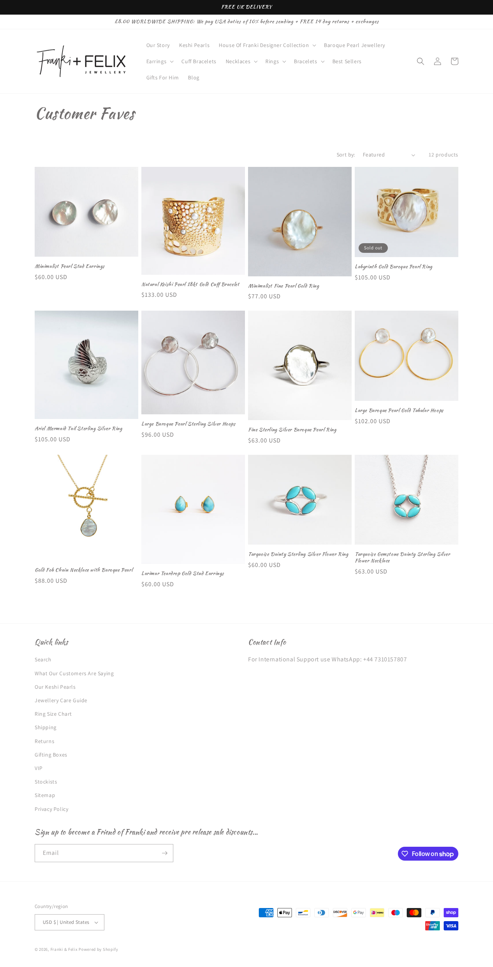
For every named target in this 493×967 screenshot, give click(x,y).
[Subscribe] (164, 853)
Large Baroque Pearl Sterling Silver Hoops (188, 424)
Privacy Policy (51, 809)
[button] (266, 45)
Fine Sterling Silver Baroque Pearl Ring (292, 430)
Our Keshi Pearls (55, 686)
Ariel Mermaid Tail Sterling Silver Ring (78, 428)
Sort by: (346, 154)
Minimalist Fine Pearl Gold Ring (283, 286)
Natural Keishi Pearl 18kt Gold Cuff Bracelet (190, 284)
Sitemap (45, 795)
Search (43, 659)
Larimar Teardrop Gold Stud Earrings (182, 573)
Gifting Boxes (51, 754)
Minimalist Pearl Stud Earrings (70, 266)
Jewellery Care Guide (61, 700)
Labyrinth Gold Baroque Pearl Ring (394, 267)
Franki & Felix (64, 949)
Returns (44, 741)
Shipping (46, 727)
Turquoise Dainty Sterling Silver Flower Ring (298, 554)
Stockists (46, 781)
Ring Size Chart (53, 713)
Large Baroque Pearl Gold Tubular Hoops (399, 410)
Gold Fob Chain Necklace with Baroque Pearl (83, 570)
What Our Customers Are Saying (74, 673)
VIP (39, 768)
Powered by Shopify (98, 949)
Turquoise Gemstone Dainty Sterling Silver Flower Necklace (402, 557)
